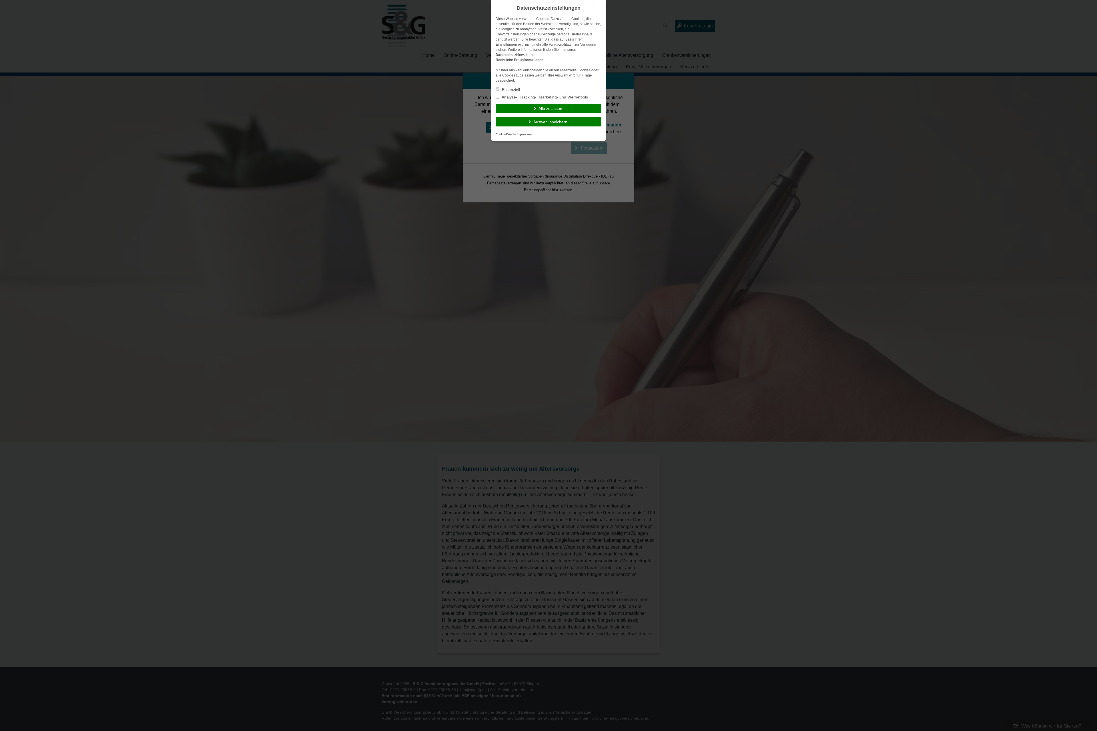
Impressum (525, 134)
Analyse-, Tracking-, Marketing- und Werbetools (544, 97)
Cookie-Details (506, 134)
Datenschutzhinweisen (514, 55)
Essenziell (510, 89)
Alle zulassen (550, 108)
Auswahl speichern (550, 122)
